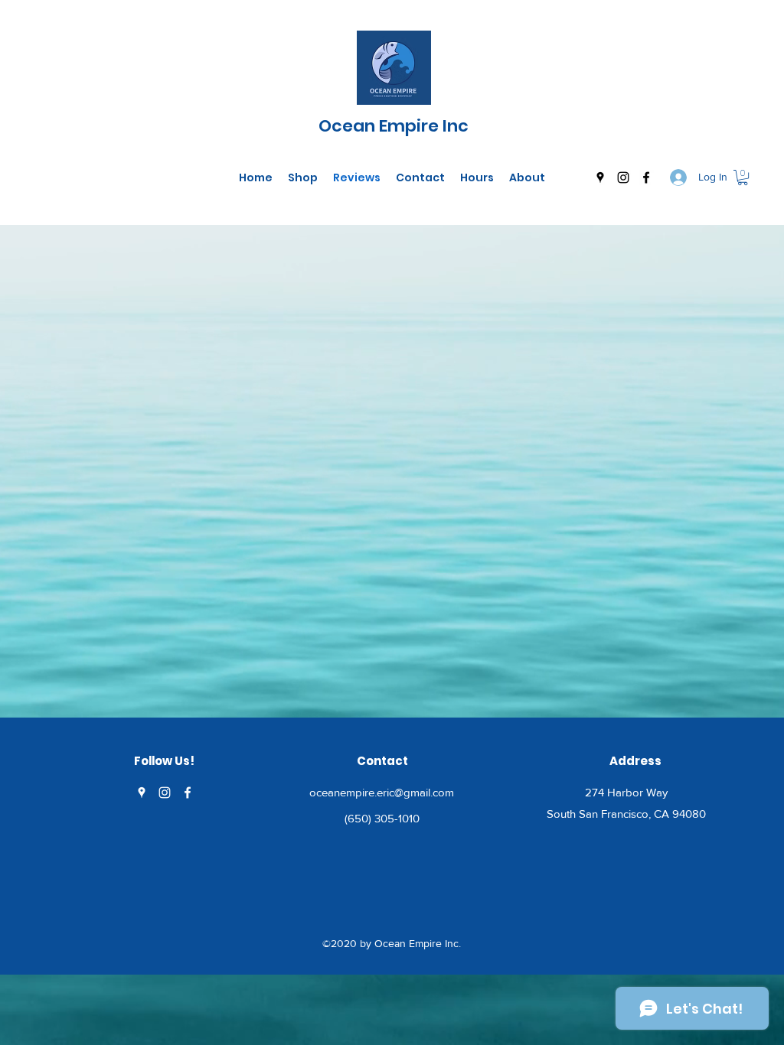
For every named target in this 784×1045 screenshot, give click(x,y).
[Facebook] (646, 177)
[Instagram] (623, 177)
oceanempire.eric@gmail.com (381, 792)
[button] (742, 177)
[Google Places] (600, 177)
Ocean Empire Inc (393, 126)
